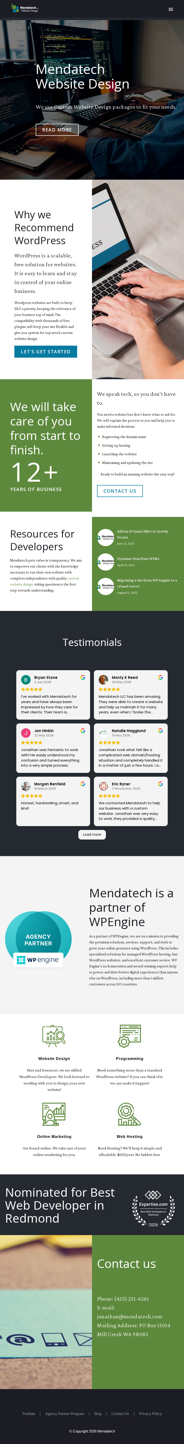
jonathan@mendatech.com (129, 1316)
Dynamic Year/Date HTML (138, 558)
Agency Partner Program (64, 1414)
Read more (57, 130)
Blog (97, 1414)
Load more (92, 834)
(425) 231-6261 (131, 1298)
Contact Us (120, 491)
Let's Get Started (46, 352)
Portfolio (29, 1414)
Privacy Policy (150, 1414)
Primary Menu (171, 9)
